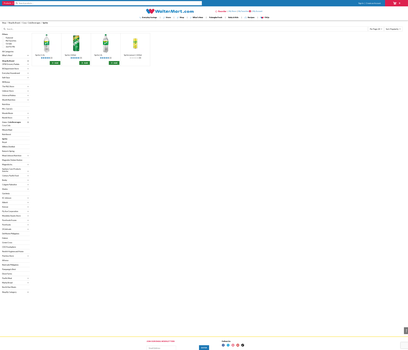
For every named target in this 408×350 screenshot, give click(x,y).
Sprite (45, 23)
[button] (27, 55)
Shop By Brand (14, 23)
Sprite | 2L (98, 55)
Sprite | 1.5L (40, 55)
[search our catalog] (16, 3)
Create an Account (373, 3)
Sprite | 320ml (70, 55)
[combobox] (8, 3)
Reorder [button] (222, 11)
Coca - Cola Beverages (31, 23)
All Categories (8, 51)
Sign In (361, 3)
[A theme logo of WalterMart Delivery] (170, 11)
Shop (4, 23)
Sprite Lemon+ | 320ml (133, 55)
